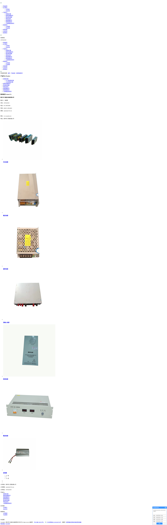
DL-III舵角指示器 (10, 80)
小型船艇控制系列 (10, 23)
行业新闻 (8, 28)
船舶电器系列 (9, 20)
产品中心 (5, 12)
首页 (9, 73)
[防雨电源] (29, 376)
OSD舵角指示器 (9, 82)
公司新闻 (8, 26)
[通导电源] (27, 266)
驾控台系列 (8, 18)
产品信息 (13, 73)
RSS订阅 (8, 523)
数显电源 (5, 435)
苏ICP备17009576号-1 (39, 522)
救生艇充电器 (9, 17)
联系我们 (5, 32)
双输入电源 (6, 322)
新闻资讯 (5, 24)
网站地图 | (3, 523)
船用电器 (68, 522)
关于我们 (5, 7)
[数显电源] (29, 432)
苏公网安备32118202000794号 (53, 522)
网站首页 (5, 6)
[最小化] (165, 507)
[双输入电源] (27, 319)
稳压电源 (5, 215)
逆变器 (5, 473)
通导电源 (5, 269)
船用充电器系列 (9, 15)
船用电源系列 (9, 21)
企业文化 (8, 10)
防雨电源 (5, 379)
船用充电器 (78, 522)
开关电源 (5, 162)
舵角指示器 (8, 13)
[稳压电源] (27, 212)
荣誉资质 (5, 29)
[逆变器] (19, 470)
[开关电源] (22, 159)
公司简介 (8, 9)
